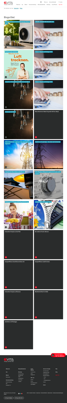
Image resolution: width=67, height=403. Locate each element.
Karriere (32, 379)
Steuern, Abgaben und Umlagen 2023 (43, 52)
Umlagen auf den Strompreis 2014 (43, 202)
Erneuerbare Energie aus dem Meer (13, 231)
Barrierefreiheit (44, 392)
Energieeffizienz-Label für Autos (42, 261)
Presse (32, 381)
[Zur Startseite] (8, 3)
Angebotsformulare (46, 372)
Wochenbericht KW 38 (10, 112)
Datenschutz (49, 392)
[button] (18, 393)
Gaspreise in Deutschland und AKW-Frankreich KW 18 (17, 82)
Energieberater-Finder (20, 376)
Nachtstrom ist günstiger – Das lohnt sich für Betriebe (47, 142)
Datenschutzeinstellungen (58, 392)
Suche (59, 2)
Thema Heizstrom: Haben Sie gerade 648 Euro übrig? (47, 111)
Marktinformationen (46, 375)
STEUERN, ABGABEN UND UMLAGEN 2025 (44, 22)
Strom (45, 377)
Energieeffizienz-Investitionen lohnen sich (14, 261)
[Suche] (60, 2)
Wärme (26, 4)
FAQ (56, 368)
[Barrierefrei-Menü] (41, 2)
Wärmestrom (8, 377)
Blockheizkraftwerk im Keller (41, 291)
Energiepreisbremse (47, 380)
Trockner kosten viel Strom (11, 52)
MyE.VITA (60, 4)
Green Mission (54, 4)
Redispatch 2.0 (8, 385)
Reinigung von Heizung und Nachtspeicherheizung (16, 202)
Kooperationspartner (34, 382)
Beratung (48, 4)
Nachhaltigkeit (33, 384)
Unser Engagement (33, 374)
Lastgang (19, 381)
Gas (22, 4)
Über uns (46, 2)
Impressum (38, 392)
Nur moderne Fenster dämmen (42, 231)
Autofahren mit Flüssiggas (11, 321)
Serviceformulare (46, 370)
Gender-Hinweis (32, 392)
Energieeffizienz (20, 378)
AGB (28, 392)
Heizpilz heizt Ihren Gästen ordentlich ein (14, 172)
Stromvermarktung (32, 4)
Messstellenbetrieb (41, 4)
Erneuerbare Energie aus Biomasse (13, 291)
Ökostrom (18, 4)
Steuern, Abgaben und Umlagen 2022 (43, 82)
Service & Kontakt (52, 2)
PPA (6, 383)
